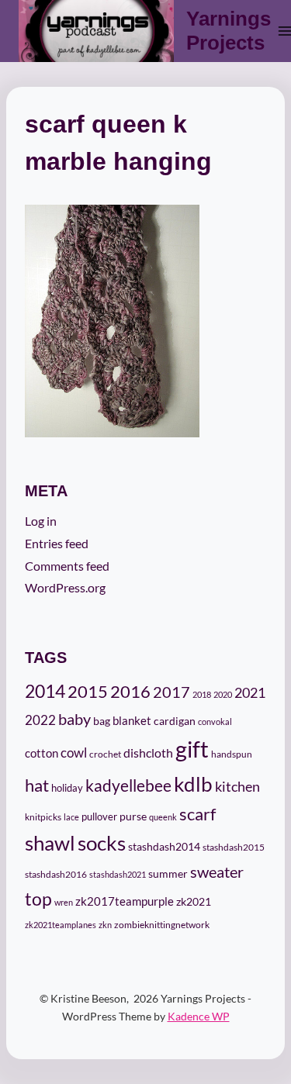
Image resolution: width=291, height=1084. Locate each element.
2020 (222, 694)
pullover (99, 816)
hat (37, 785)
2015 (88, 692)
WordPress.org (65, 587)
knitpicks (43, 817)
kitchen (237, 786)
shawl (50, 842)
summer (168, 874)
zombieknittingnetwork (162, 924)
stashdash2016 (56, 874)
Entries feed (56, 543)
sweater (217, 871)
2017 (171, 692)
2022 (40, 720)
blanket (132, 720)
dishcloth (148, 752)
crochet (105, 754)
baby (74, 718)
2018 (201, 694)
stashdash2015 (234, 847)
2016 (130, 692)
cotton (41, 753)
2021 (249, 692)
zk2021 (193, 901)
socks (102, 842)
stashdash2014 (164, 847)
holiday (67, 788)
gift (192, 748)
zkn (105, 925)
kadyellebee (128, 785)
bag (101, 720)
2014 (45, 691)
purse (133, 816)
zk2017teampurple (124, 901)
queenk (163, 817)
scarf (197, 813)
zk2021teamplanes (60, 925)
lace (71, 817)
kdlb (193, 784)
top (38, 899)
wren (63, 902)
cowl (74, 752)
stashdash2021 (117, 874)
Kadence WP (199, 1016)
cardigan (175, 720)
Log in (41, 520)
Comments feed (67, 565)
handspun (231, 754)
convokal (215, 721)
